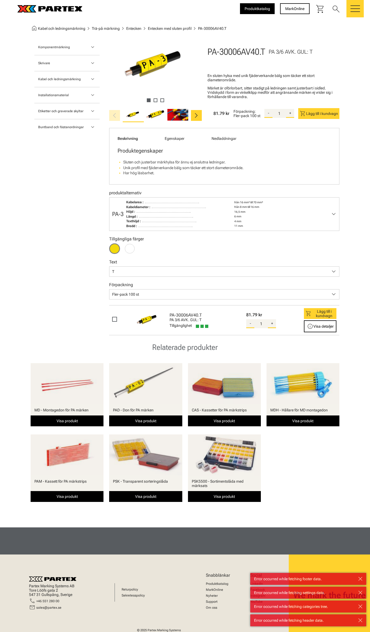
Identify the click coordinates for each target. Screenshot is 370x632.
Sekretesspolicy (133, 595)
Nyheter (212, 596)
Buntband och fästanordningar (61, 127)
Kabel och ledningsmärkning (59, 79)
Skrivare (44, 63)
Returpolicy (130, 589)
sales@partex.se (48, 608)
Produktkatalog (217, 584)
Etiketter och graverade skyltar (60, 111)
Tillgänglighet (181, 325)
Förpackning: (244, 111)
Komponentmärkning (54, 47)
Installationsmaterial (53, 95)
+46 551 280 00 (47, 601)
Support (212, 602)
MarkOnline (214, 590)
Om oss (211, 608)
